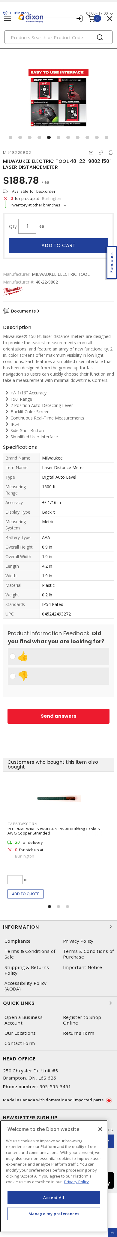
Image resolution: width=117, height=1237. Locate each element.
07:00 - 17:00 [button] (97, 13)
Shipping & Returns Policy (26, 970)
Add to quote (25, 893)
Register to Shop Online (82, 1020)
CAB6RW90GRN (22, 823)
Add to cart (58, 245)
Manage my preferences (54, 1213)
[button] (10, 137)
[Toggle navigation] (7, 18)
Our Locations (20, 1033)
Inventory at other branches (35, 205)
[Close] (100, 1129)
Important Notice (82, 967)
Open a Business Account (23, 1020)
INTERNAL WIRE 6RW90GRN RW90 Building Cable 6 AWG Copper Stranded (54, 831)
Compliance (17, 941)
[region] (54, 1176)
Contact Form (19, 1043)
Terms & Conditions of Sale (29, 954)
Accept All (53, 1197)
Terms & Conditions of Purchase (88, 954)
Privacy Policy (78, 941)
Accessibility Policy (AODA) (25, 986)
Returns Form (78, 1033)
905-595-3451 (55, 1086)
